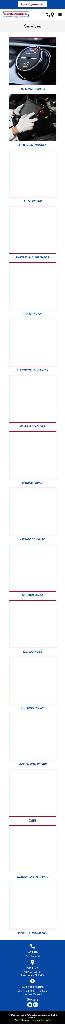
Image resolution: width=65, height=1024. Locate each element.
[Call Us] (32, 946)
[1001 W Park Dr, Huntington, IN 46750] (52, 14)
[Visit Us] (32, 962)
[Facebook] (29, 1004)
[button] (32, 4)
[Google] (35, 1004)
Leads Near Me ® (43, 1020)
